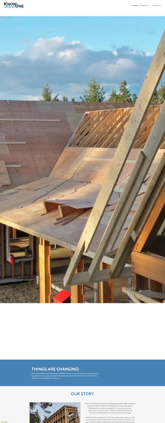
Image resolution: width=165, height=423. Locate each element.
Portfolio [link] (144, 5)
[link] (14, 5)
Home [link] (135, 5)
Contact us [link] (156, 5)
